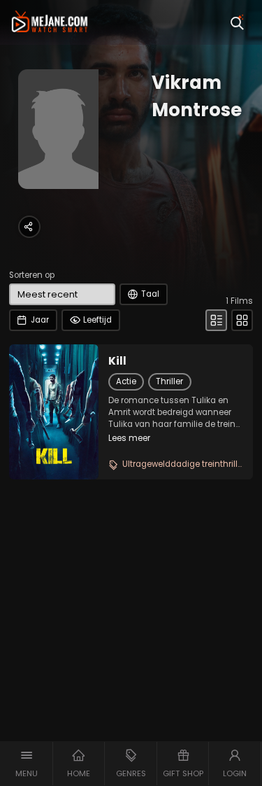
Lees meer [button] (129, 438)
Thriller (169, 381)
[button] (26, 763)
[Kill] (54, 411)
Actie (126, 381)
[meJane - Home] (49, 22)
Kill (117, 361)
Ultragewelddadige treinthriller (183, 464)
